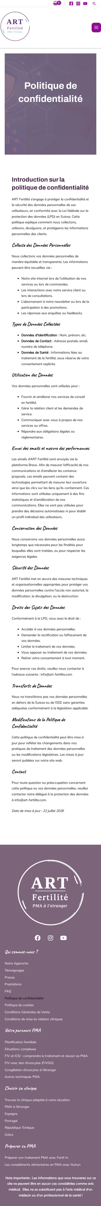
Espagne (11, 1114)
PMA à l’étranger (17, 1107)
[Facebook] (71, 3)
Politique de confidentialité (24, 998)
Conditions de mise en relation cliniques (34, 1019)
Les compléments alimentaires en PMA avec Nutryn (43, 1164)
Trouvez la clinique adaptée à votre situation (37, 1100)
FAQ (8, 991)
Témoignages (14, 970)
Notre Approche (16, 963)
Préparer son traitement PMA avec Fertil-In (36, 1157)
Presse (10, 977)
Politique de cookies (19, 1005)
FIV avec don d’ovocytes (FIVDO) (29, 1063)
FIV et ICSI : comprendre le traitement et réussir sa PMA (46, 1056)
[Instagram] (78, 3)
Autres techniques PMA (22, 1077)
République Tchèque (19, 1127)
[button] (94, 4)
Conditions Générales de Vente (27, 1012)
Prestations (13, 984)
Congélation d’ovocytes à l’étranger (30, 1070)
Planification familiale (20, 1042)
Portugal (11, 1121)
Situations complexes (20, 1049)
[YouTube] (85, 3)
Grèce (9, 1134)
